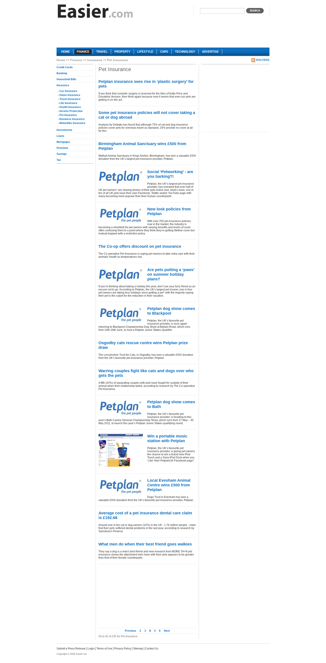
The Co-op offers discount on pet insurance (139, 246)
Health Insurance (70, 107)
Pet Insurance (68, 115)
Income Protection (70, 111)
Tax (59, 160)
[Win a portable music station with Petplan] (120, 450)
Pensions (62, 148)
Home (61, 60)
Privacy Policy (122, 648)
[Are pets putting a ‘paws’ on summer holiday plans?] (120, 275)
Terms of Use (104, 648)
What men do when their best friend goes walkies (145, 544)
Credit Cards (65, 67)
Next (167, 630)
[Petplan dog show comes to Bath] (120, 408)
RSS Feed (262, 60)
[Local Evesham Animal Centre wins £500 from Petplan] (120, 486)
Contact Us (151, 648)
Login (91, 648)
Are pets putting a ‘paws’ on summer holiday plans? (170, 274)
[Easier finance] (95, 12)
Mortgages (63, 142)
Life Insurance (68, 103)
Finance (76, 60)
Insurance (94, 60)
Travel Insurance (70, 99)
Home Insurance (69, 95)
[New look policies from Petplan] (120, 215)
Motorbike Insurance (72, 123)
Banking (62, 73)
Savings (62, 154)
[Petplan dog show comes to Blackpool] (120, 314)
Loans (60, 136)
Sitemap (138, 648)
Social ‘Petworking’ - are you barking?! (170, 174)
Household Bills (66, 79)
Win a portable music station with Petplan (167, 438)
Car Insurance (68, 91)
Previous (131, 630)
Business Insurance (72, 119)
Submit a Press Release (71, 648)
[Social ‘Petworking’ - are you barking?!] (120, 177)
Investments (64, 130)
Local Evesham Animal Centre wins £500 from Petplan (168, 485)
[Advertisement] (163, 35)
